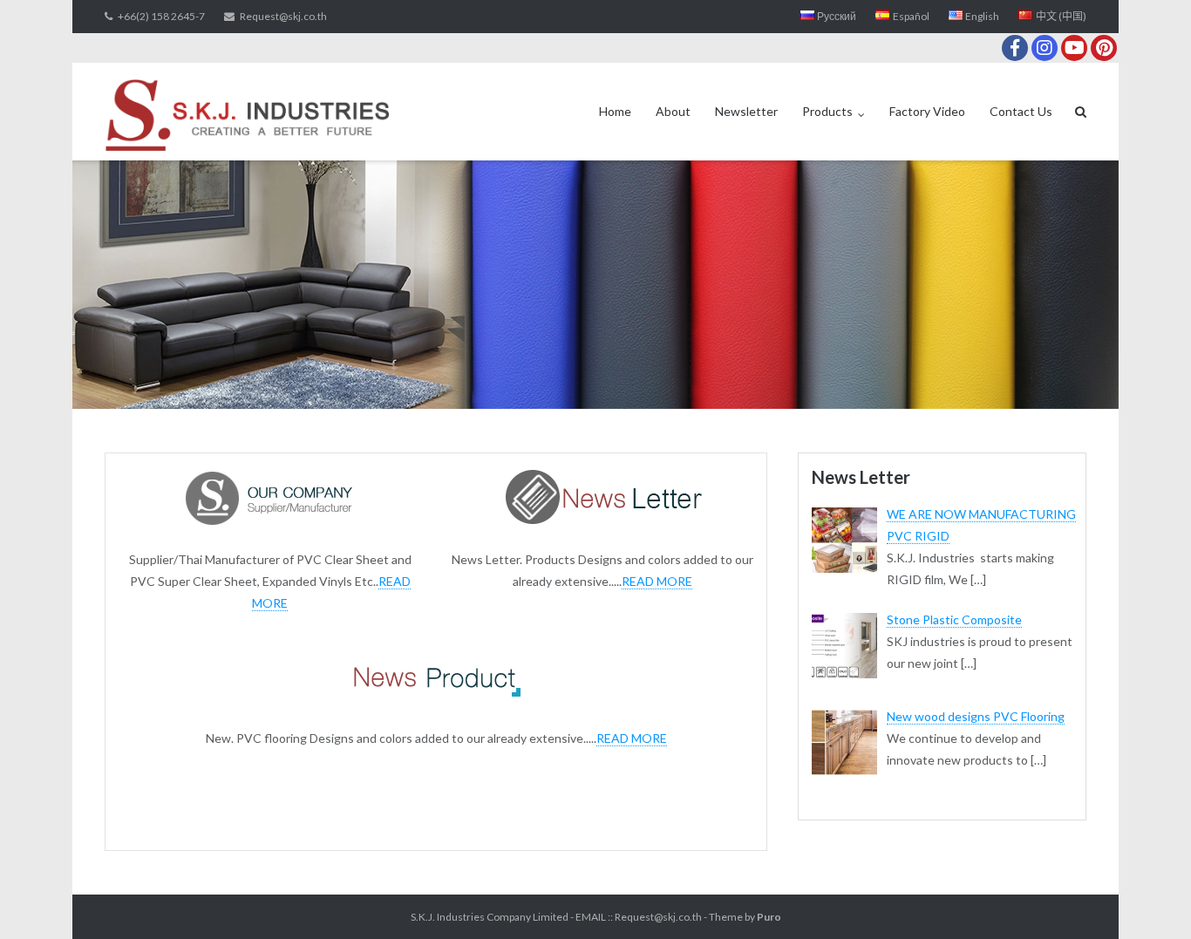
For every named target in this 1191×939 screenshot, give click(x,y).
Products (827, 111)
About (673, 111)
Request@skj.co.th (283, 16)
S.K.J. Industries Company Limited (489, 916)
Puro (769, 916)
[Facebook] (1015, 48)
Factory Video (927, 111)
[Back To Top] (1147, 897)
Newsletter (746, 111)
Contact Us (1021, 111)
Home (615, 111)
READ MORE (657, 581)
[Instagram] (1044, 48)
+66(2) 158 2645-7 (161, 16)
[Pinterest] (1104, 48)
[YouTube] (1074, 48)
